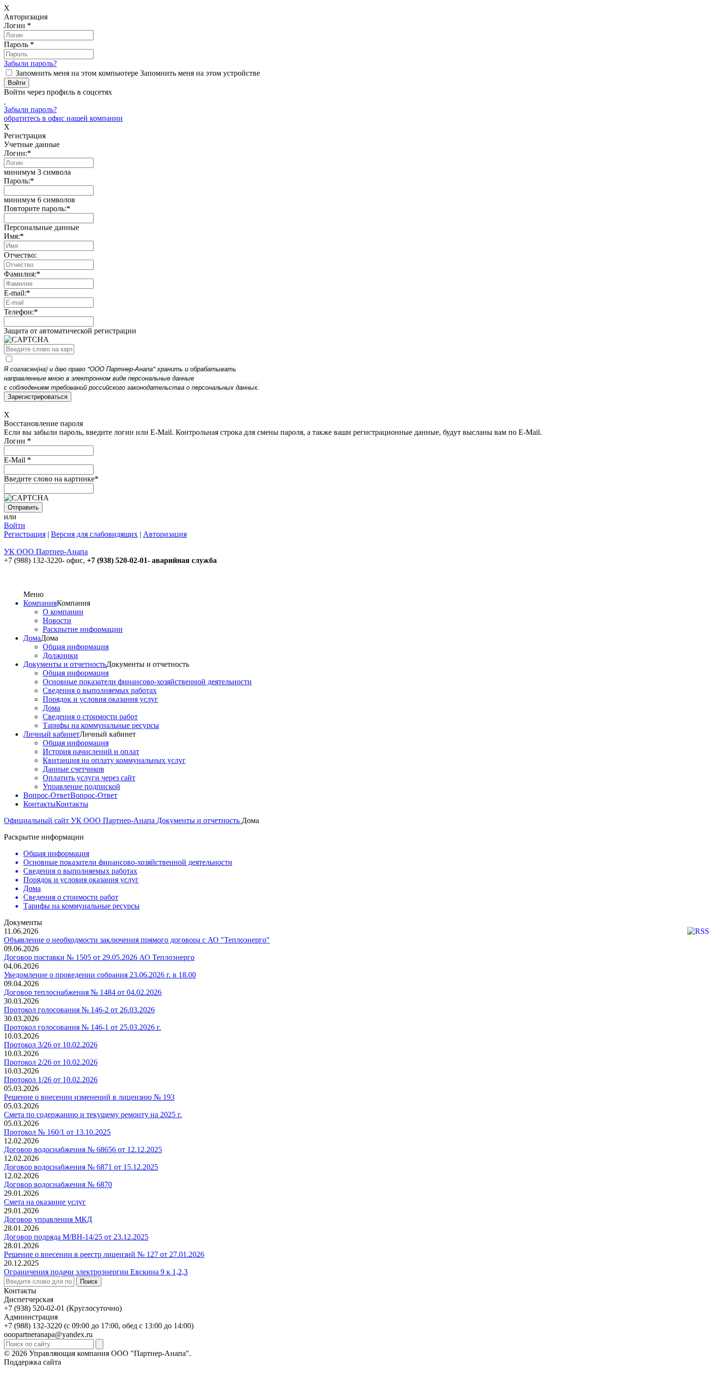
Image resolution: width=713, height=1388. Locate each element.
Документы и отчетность (64, 664)
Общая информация (76, 647)
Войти (14, 525)
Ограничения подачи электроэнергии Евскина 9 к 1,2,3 (96, 1272)
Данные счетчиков (73, 769)
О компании (63, 612)
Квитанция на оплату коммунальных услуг (114, 760)
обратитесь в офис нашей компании (63, 118)
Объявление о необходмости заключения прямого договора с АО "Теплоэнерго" (137, 940)
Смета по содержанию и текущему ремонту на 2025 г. (93, 1114)
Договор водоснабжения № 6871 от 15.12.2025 (81, 1167)
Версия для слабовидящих (94, 534)
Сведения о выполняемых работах (100, 690)
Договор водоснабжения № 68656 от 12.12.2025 (83, 1149)
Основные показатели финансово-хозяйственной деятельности (147, 681)
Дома (32, 638)
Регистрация (25, 534)
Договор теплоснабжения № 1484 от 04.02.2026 (83, 992)
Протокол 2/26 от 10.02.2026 (50, 1062)
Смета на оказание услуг (45, 1202)
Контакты (39, 804)
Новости (57, 620)
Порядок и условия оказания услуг (100, 699)
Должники (60, 655)
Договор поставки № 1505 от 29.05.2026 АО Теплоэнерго (99, 957)
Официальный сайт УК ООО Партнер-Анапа (80, 820)
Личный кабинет (51, 734)
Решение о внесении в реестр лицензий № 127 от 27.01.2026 (104, 1254)
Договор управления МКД (48, 1219)
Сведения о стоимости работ (90, 716)
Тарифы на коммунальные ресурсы (101, 725)
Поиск (88, 1281)
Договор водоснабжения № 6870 (58, 1184)
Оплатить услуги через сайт (89, 778)
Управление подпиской (81, 786)
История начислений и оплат (91, 751)
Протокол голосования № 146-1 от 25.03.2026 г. (82, 1027)
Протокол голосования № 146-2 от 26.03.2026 (79, 1010)
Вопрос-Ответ (46, 795)
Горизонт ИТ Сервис (97, 1362)
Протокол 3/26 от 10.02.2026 (50, 1045)
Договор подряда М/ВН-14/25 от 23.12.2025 (76, 1237)
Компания (40, 603)
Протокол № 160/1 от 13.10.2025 (57, 1132)
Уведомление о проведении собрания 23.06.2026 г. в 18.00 (100, 975)
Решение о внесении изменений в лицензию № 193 (89, 1097)
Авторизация (165, 534)
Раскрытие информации (83, 629)
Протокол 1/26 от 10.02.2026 (50, 1079)
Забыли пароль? (30, 63)
